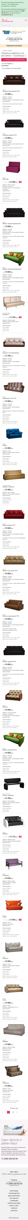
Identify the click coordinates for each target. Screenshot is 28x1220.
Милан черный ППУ (9, 661)
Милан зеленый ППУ (10, 749)
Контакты (14, 1210)
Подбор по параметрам (15, 60)
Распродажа (14, 1191)
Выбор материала (14, 1195)
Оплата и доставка (14, 1203)
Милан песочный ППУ (10, 570)
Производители (14, 1193)
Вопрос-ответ (14, 1205)
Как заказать (14, 1198)
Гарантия (14, 1208)
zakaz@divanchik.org (14, 40)
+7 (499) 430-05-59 (14, 39)
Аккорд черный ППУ (10, 134)
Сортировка (5, 65)
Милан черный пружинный (12, 223)
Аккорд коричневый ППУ (11, 90)
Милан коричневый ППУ (11, 615)
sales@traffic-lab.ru (7, 14)
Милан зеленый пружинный (12, 268)
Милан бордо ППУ (9, 524)
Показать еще (14, 1108)
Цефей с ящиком (8, 486)
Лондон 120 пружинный (11, 352)
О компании (14, 1200)
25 (13, 1112)
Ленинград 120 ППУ (9, 397)
